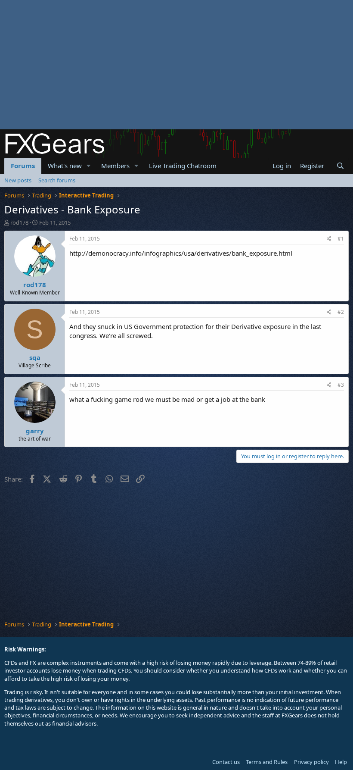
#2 (341, 312)
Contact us (226, 762)
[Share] (329, 239)
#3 (341, 384)
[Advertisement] (176, 64)
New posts (17, 180)
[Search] (340, 166)
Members (115, 165)
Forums (23, 165)
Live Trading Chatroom (183, 165)
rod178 (19, 222)
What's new (65, 165)
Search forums (56, 180)
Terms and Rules (267, 762)
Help (341, 762)
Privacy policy (311, 762)
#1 (341, 238)
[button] (89, 166)
